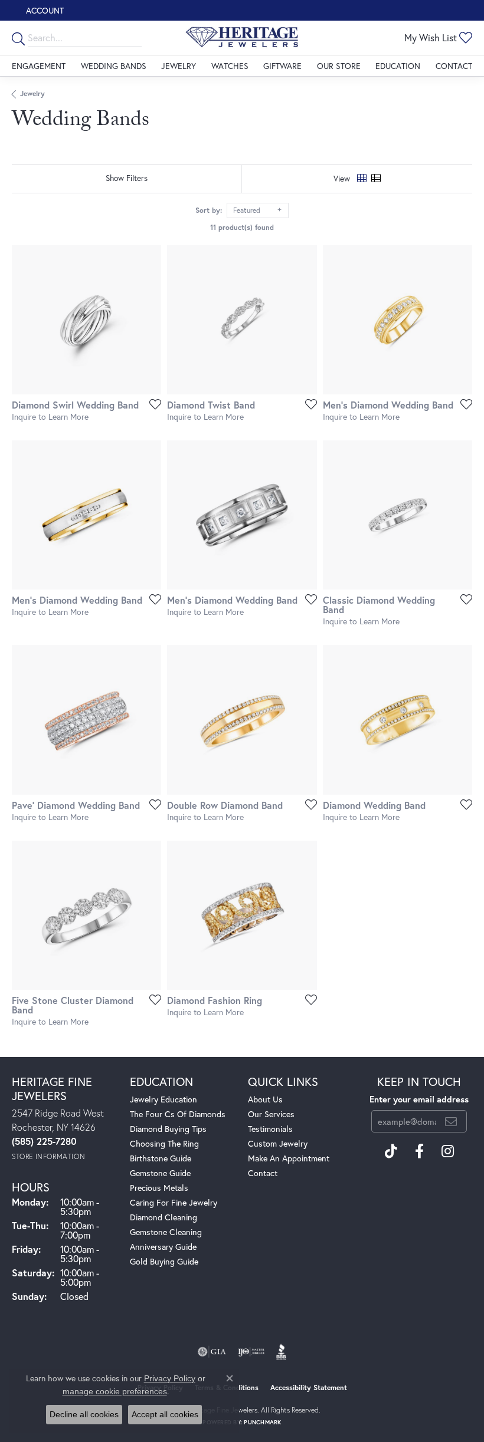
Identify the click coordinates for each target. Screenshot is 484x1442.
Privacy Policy (169, 1378)
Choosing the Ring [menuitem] (164, 1143)
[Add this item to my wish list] (151, 403)
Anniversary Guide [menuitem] (163, 1246)
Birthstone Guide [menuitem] (160, 1158)
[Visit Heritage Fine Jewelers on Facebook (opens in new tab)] (419, 1151)
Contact (454, 65)
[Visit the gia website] (212, 1352)
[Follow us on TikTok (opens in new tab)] (391, 1151)
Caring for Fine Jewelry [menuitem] (173, 1202)
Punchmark (262, 1422)
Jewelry (178, 65)
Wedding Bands (113, 65)
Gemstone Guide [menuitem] (160, 1172)
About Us (265, 1099)
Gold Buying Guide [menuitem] (164, 1261)
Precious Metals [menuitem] (159, 1187)
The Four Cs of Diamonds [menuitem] (177, 1114)
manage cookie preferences (115, 1391)
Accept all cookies (165, 1414)
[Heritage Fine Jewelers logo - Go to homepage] (242, 38)
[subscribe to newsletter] (451, 1121)
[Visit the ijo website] (251, 1352)
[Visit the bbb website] (281, 1352)
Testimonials (270, 1128)
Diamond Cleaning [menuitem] (163, 1217)
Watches (229, 65)
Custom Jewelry (278, 1143)
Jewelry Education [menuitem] (163, 1099)
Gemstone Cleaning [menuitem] (166, 1231)
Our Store (339, 65)
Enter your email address (419, 1099)
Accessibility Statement (308, 1387)
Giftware (282, 65)
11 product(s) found (242, 227)
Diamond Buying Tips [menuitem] (168, 1128)
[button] (44, 10)
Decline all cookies (84, 1414)
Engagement (39, 65)
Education (397, 65)
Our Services (271, 1114)
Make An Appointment (288, 1158)
